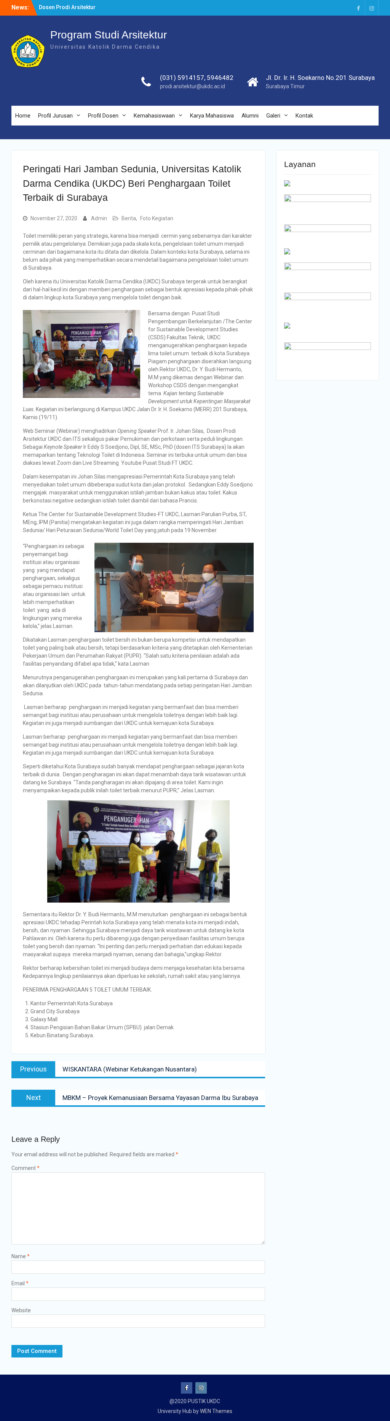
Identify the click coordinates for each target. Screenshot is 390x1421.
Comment (25, 1168)
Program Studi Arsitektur (108, 35)
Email (20, 1283)
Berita (128, 218)
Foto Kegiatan (156, 218)
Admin (99, 218)
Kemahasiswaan (154, 115)
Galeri (273, 115)
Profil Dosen (103, 115)
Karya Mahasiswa (212, 115)
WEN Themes (216, 1411)
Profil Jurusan (55, 115)
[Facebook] (358, 8)
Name (20, 1256)
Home (22, 115)
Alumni (250, 115)
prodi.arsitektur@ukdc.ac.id (192, 86)
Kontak (304, 115)
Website (21, 1310)
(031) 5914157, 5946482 (196, 77)
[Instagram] (372, 8)
